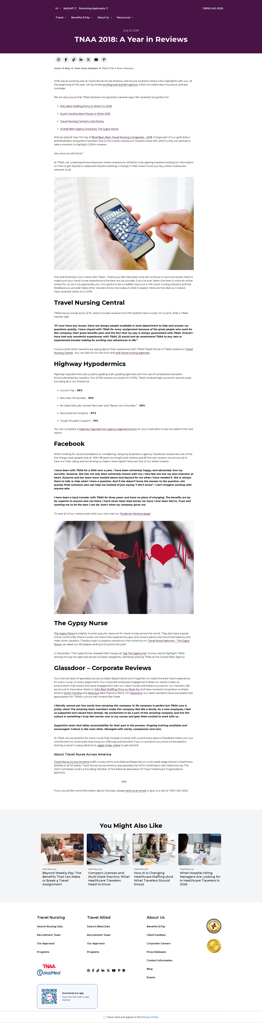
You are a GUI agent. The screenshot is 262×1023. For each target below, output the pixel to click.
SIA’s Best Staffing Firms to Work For (117, 689)
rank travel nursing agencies (133, 352)
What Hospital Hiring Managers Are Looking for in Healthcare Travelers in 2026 (200, 878)
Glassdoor (136, 693)
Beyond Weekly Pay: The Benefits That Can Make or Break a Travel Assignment (61, 878)
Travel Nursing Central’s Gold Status (82, 121)
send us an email (135, 790)
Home (57, 68)
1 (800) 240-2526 (212, 8)
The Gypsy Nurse (64, 633)
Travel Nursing (51, 917)
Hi (56, 8)
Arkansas (93, 693)
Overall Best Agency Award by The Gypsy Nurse (89, 128)
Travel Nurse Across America (71, 761)
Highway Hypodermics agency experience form (108, 429)
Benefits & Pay (80, 17)
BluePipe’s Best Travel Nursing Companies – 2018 (122, 137)
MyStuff (69, 8)
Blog (67, 68)
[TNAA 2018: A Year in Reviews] (81, 60)
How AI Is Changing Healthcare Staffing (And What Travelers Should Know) (153, 878)
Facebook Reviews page (135, 513)
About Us (103, 17)
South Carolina (73, 693)
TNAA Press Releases (86, 68)
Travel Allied (99, 917)
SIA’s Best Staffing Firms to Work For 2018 (86, 106)
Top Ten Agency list (135, 653)
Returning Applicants (92, 8)
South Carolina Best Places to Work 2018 (85, 113)
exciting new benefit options (120, 84)
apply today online (109, 745)
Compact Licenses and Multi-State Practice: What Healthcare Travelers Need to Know (108, 878)
